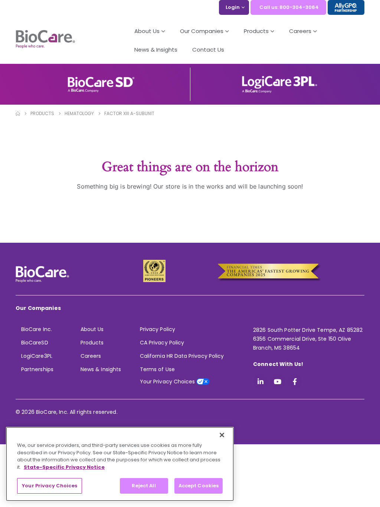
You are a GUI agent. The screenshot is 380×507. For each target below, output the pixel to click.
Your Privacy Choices (49, 485)
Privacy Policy (157, 329)
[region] (120, 464)
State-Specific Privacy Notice (64, 467)
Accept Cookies (198, 485)
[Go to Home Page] (18, 113)
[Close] (222, 435)
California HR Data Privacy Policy (182, 356)
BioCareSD (34, 342)
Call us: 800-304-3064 (289, 7)
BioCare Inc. (36, 329)
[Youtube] (277, 381)
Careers (91, 356)
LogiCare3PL (36, 356)
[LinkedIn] (260, 381)
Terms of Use (157, 369)
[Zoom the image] (101, 79)
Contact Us (208, 49)
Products (92, 342)
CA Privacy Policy (162, 342)
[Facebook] (294, 381)
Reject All (143, 485)
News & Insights (155, 49)
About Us (147, 31)
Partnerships (37, 369)
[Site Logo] (45, 39)
